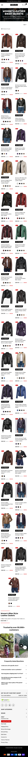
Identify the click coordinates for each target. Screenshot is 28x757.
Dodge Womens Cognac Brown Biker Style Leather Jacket (6, 278)
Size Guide (3, 724)
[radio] (4, 59)
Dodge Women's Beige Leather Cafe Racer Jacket (20, 374)
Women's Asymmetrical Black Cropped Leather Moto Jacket (20, 472)
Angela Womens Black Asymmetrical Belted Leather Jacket (6, 437)
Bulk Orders (3, 734)
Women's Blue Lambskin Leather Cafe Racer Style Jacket (21, 406)
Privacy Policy (4, 742)
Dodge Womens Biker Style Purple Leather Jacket (20, 149)
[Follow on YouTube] (9, 705)
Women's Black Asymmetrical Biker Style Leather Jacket (7, 504)
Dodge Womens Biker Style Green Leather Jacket (20, 246)
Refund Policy (4, 732)
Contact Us (4, 737)
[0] (25, 5)
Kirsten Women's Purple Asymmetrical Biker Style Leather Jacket (21, 439)
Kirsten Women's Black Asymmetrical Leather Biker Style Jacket (6, 149)
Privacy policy (14, 751)
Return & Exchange (5, 729)
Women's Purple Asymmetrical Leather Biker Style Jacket (20, 340)
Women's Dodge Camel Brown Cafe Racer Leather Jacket (6, 182)
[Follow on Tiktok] (13, 705)
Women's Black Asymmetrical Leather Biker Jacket (6, 214)
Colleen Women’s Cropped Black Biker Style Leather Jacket (20, 120)
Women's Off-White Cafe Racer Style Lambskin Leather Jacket (21, 179)
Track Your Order (6, 721)
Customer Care (4, 718)
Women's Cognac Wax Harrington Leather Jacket (6, 566)
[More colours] (12, 121)
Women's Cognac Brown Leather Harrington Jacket (6, 55)
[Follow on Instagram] (6, 705)
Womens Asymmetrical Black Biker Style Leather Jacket (21, 86)
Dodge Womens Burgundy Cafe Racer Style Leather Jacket (6, 117)
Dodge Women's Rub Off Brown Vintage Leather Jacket (20, 311)
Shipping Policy (4, 726)
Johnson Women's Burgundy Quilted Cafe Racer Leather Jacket (6, 246)
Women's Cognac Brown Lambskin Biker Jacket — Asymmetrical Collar (14, 599)
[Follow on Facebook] (2, 705)
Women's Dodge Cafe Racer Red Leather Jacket (20, 214)
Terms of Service (5, 739)
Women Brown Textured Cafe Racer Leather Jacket (6, 472)
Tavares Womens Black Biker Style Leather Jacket (6, 374)
